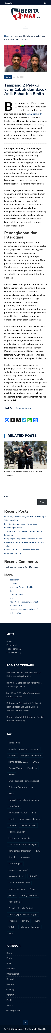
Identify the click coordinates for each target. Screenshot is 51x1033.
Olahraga (10, 989)
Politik (9, 1000)
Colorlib (42, 1029)
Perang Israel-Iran (29, 895)
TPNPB (25, 920)
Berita (9, 953)
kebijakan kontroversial (19, 838)
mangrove (26, 857)
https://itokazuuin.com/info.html (24, 602)
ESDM (11, 774)
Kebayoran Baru (28, 825)
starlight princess (18, 594)
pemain (12, 895)
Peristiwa (11, 994)
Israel (11, 819)
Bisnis (9, 958)
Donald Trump (15, 768)
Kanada (12, 825)
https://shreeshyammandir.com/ (24, 609)
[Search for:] (13, 3)
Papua (32, 889)
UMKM (11, 927)
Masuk (9, 641)
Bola (8, 963)
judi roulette (15, 613)
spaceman (14, 579)
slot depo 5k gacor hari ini (21, 587)
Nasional (10, 984)
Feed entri (11, 645)
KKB (38, 851)
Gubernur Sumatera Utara (20, 787)
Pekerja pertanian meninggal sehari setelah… (23, 473)
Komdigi (12, 857)
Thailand (12, 920)
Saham (9, 1005)
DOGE (36, 761)
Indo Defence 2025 (17, 812)
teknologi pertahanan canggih (22, 914)
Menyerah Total (16, 876)
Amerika (12, 755)
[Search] (45, 3)
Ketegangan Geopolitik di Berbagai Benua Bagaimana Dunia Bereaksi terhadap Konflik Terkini (24, 542)
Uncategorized (13, 1010)
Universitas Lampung (30, 927)
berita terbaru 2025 (18, 761)
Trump (37, 920)
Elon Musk (32, 768)
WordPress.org (13, 652)
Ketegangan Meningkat (19, 851)
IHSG (11, 793)
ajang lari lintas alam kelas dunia (23, 749)
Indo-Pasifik (14, 806)
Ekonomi (10, 968)
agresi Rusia (14, 742)
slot (11, 591)
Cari (6, 496)
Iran (34, 812)
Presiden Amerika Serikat (20, 908)
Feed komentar (13, 648)
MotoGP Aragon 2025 (19, 882)
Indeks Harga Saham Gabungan (23, 800)
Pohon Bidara (15, 901)
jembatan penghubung (29, 819)
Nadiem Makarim (16, 889)
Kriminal (10, 979)
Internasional (12, 973)
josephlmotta (16, 605)
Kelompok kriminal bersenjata (22, 844)
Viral (10, 933)
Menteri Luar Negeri (18, 870)
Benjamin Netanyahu (31, 755)
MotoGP (33, 876)
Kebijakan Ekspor (16, 831)
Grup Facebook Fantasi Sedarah (23, 781)
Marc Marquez (15, 863)
